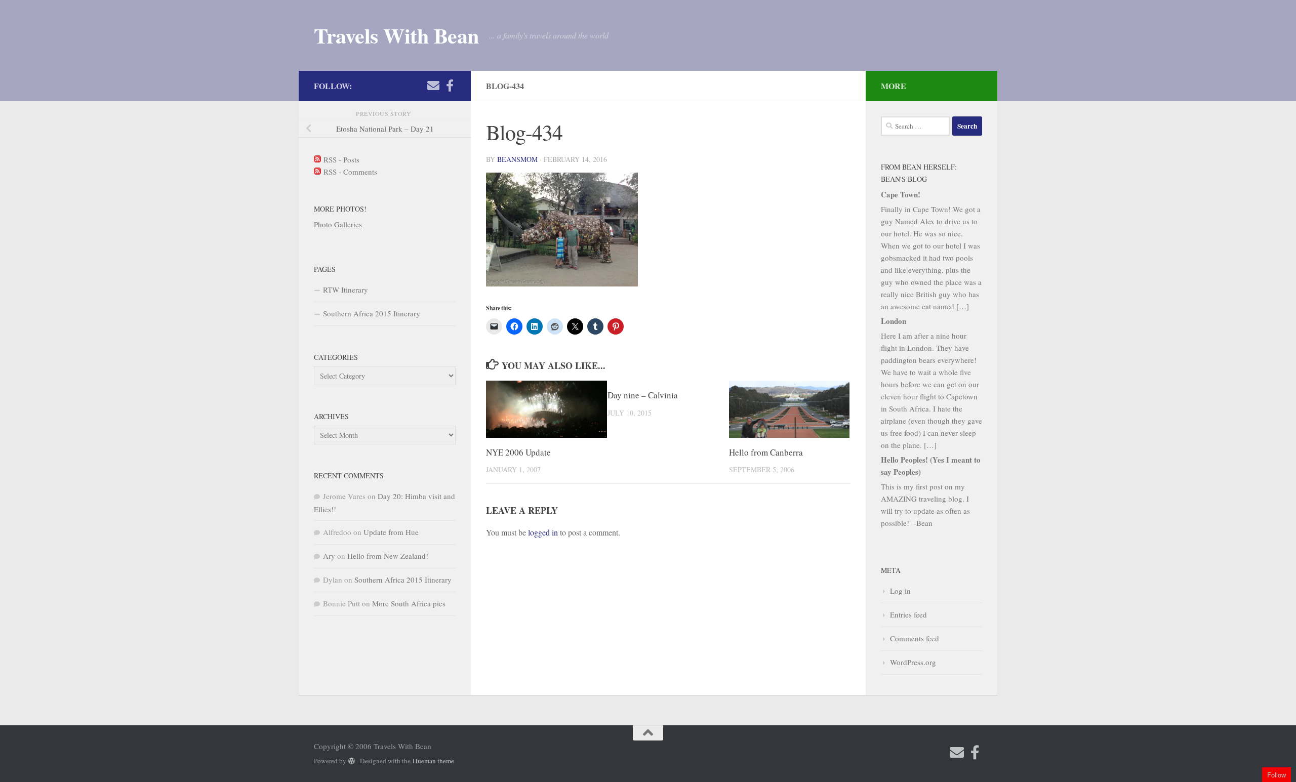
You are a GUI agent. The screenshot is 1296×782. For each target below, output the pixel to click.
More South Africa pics (409, 603)
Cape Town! (900, 194)
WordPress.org (913, 662)
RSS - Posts (340, 159)
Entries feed (908, 614)
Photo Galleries (338, 224)
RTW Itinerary (345, 289)
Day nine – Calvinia (643, 395)
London (893, 320)
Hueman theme (433, 760)
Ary (329, 556)
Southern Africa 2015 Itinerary (371, 313)
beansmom (517, 159)
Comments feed (914, 638)
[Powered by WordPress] (351, 761)
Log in (900, 591)
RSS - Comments (349, 172)
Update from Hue (391, 532)
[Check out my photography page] (449, 85)
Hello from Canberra (766, 452)
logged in (543, 532)
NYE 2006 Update (518, 452)
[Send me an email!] (433, 85)
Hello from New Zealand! (387, 556)
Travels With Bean (396, 35)
